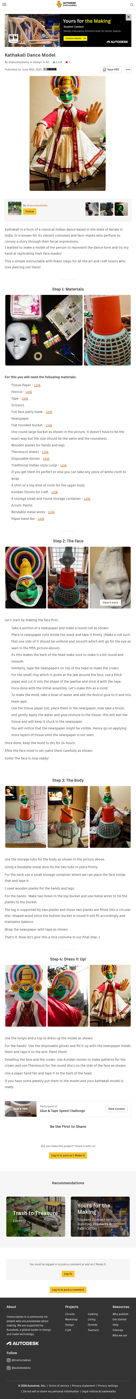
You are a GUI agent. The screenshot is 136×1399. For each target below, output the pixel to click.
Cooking (93, 1314)
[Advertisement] (68, 30)
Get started (120, 1319)
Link (37, 385)
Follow (29, 211)
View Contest (116, 1109)
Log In (68, 1274)
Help (116, 1325)
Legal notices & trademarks (99, 1391)
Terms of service (59, 1386)
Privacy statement (83, 1386)
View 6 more (110, 602)
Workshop (71, 1319)
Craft (68, 1330)
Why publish (120, 1314)
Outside (93, 1325)
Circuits (70, 1314)
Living (92, 1319)
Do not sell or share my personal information (51, 1391)
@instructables (21, 1360)
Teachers (93, 1330)
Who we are (120, 1335)
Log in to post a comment (68, 1290)
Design (37, 62)
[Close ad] (128, 17)
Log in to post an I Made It (68, 1155)
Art (47, 62)
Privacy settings (108, 1386)
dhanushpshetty (18, 62)
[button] (4, 4)
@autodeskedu (21, 1368)
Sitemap (118, 1330)
